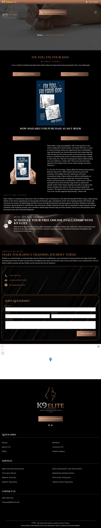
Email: (8, 313)
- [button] (2, 349)
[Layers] (98, 346)
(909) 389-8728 (7, 498)
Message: (9, 320)
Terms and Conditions (73, 525)
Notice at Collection (61, 525)
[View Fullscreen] (2, 353)
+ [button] (2, 346)
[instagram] (49, 425)
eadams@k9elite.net (11, 502)
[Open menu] (95, 12)
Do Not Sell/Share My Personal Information (42, 525)
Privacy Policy (25, 525)
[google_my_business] (52, 425)
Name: (8, 306)
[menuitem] (25, 443)
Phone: (54, 313)
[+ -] (50, 361)
